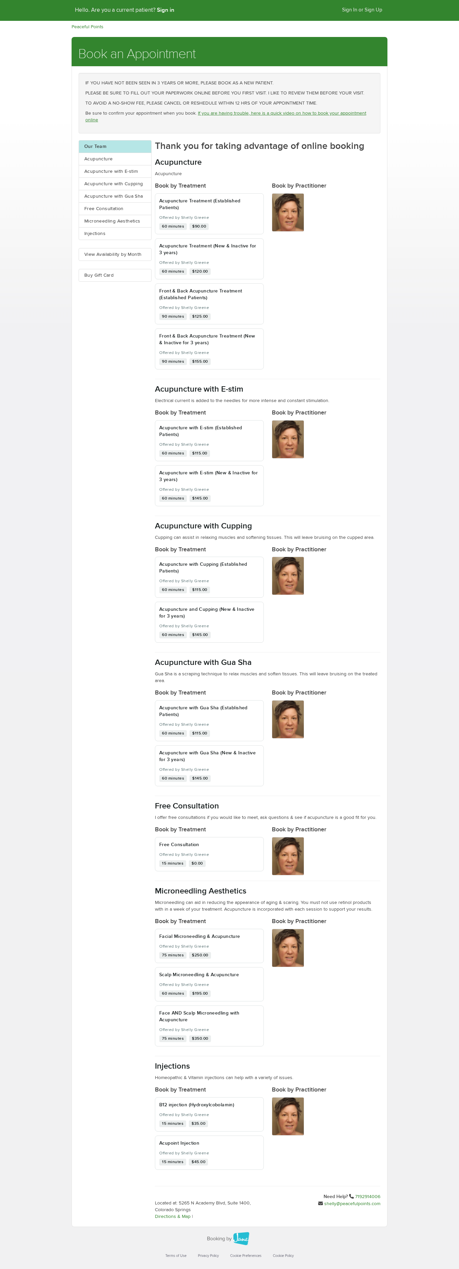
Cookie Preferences (245, 1256)
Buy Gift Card (99, 275)
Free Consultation (104, 208)
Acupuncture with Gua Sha (113, 196)
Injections (95, 233)
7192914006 (367, 1196)
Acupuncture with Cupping (113, 184)
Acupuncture (98, 159)
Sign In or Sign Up (362, 9)
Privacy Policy (208, 1256)
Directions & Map (173, 1216)
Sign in (165, 10)
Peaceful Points (87, 27)
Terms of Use (175, 1256)
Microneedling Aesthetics (112, 221)
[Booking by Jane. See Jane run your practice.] (229, 1238)
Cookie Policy (283, 1256)
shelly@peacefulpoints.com (352, 1203)
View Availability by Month (112, 254)
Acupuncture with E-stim (111, 171)
